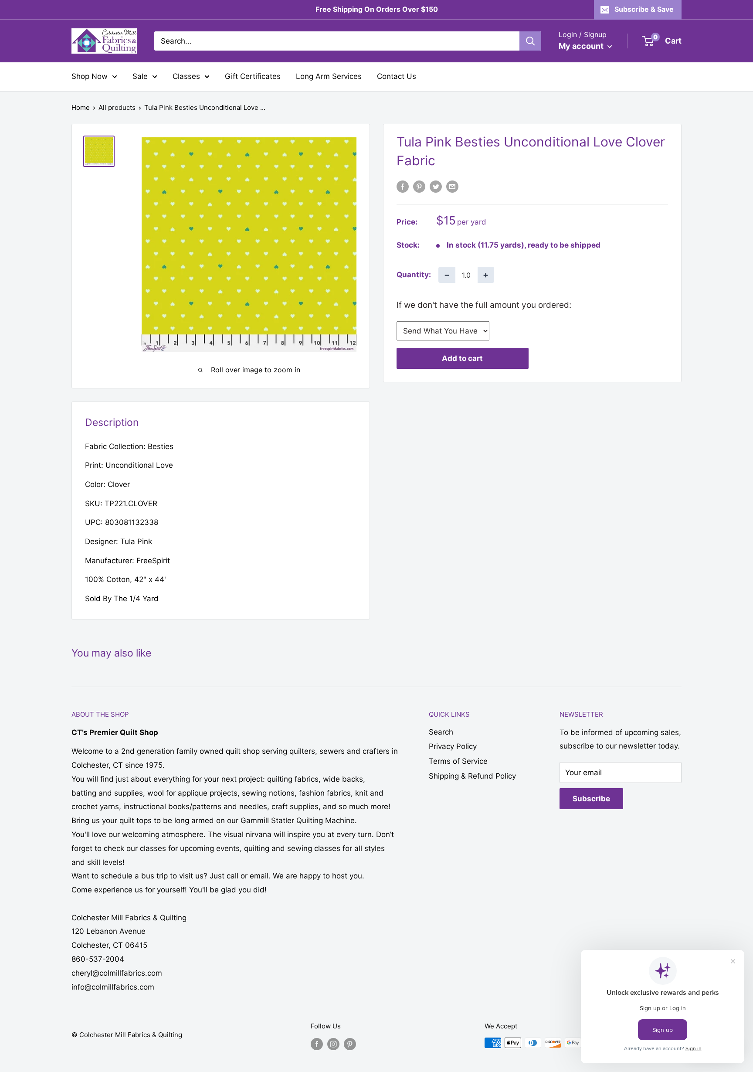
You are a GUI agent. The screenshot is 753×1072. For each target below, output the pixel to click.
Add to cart (462, 358)
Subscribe (591, 798)
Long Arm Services (329, 76)
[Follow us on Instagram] (333, 1044)
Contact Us (396, 76)
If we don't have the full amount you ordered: (484, 305)
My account (582, 46)
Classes (186, 76)
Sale (140, 76)
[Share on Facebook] (403, 187)
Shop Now (89, 76)
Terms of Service (458, 761)
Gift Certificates (253, 76)
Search (441, 732)
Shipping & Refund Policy (472, 776)
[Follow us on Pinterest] (350, 1044)
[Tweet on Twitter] (436, 187)
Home (80, 107)
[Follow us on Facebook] (317, 1044)
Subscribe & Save (644, 9)
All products (117, 107)
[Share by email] (452, 187)
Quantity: (414, 274)
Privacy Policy (453, 746)
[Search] (530, 41)
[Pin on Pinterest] (419, 187)
